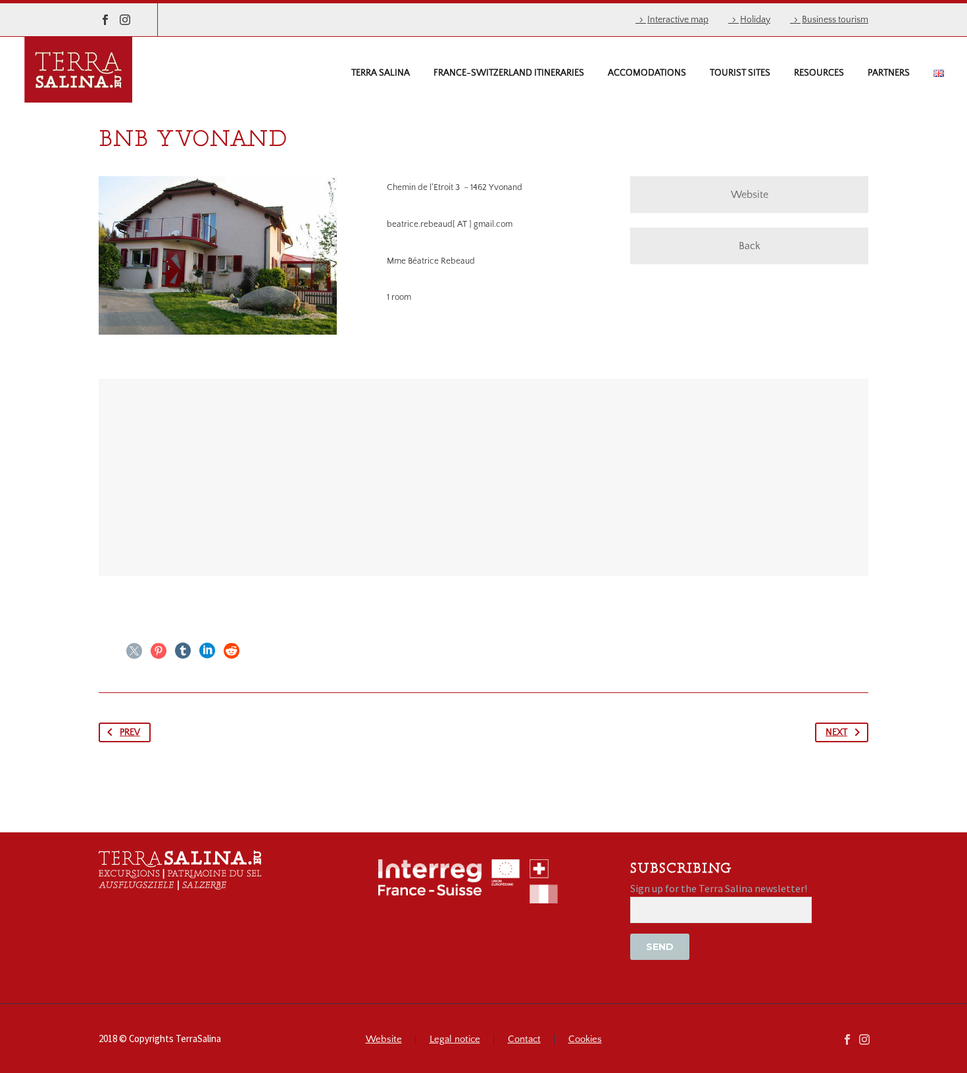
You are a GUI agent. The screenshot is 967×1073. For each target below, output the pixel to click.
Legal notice (455, 1040)
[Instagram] (125, 19)
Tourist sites (740, 73)
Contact (524, 1040)
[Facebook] (105, 19)
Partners (889, 73)
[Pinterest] (158, 651)
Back (749, 246)
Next (836, 732)
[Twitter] (134, 651)
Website (749, 195)
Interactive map (677, 19)
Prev (130, 732)
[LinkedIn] (207, 651)
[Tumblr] (183, 651)
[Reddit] (231, 651)
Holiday (755, 19)
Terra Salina (380, 73)
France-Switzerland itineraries (509, 73)
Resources (819, 73)
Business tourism (835, 19)
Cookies (585, 1040)
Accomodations (647, 73)
